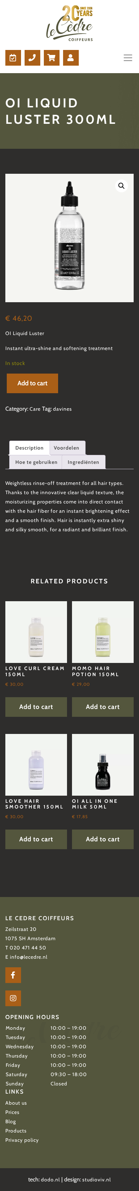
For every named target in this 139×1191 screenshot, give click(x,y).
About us (16, 1103)
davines (62, 409)
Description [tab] (29, 448)
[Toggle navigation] (126, 58)
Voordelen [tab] (66, 448)
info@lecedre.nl (28, 957)
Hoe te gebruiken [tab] (36, 462)
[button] (121, 185)
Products (16, 1130)
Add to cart (32, 383)
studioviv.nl (96, 1179)
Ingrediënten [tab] (83, 462)
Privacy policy (22, 1140)
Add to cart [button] (36, 707)
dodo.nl (50, 1179)
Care (35, 409)
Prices (12, 1112)
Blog (10, 1121)
